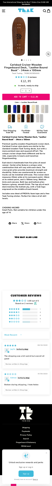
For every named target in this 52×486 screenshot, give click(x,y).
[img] (10, 346)
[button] (21, 77)
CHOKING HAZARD (10, 208)
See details (26, 4)
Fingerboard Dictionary (26, 442)
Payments (26, 431)
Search (26, 439)
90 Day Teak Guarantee (42, 131)
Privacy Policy (26, 435)
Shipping (26, 428)
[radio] (7, 109)
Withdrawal (26, 446)
